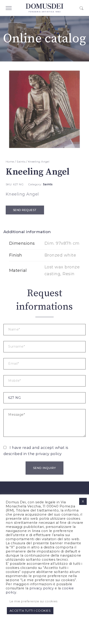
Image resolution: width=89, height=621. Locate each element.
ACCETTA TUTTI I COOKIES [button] (30, 610)
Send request (25, 210)
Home (10, 161)
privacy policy (49, 454)
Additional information (27, 231)
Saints (21, 161)
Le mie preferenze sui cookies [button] (34, 601)
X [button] (83, 501)
